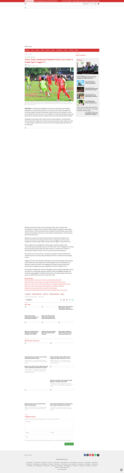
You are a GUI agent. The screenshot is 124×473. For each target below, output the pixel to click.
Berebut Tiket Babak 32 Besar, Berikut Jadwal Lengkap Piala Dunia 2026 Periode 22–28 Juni (45, 282)
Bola (26, 57)
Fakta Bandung (73, 462)
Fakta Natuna (82, 465)
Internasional (59, 50)
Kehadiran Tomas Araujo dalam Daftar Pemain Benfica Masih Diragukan (41, 288)
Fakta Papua (56, 462)
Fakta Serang (64, 464)
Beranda (27, 50)
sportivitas (45, 294)
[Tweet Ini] (64, 300)
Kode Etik (94, 465)
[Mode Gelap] (98, 4)
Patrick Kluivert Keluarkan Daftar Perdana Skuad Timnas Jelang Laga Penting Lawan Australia (46, 290)
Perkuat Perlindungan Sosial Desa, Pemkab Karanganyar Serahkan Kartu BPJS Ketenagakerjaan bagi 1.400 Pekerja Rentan (86, 77)
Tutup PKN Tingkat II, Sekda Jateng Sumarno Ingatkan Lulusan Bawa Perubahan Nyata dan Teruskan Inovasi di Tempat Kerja (75, 1)
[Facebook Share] (61, 300)
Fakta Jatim (80, 462)
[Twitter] (87, 455)
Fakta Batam (87, 462)
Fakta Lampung (71, 464)
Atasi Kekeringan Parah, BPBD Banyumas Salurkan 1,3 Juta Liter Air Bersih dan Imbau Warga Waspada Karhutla (91, 95)
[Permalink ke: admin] (26, 65)
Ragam (76, 50)
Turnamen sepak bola (54, 294)
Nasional (37, 50)
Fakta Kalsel (29, 464)
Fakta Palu (53, 465)
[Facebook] (85, 455)
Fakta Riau (75, 465)
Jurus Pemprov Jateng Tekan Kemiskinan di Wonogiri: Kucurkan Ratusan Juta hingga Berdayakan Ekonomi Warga (91, 113)
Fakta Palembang (38, 465)
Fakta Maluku (87, 464)
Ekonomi (48, 50)
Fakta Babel (30, 465)
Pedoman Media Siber (64, 467)
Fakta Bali (51, 464)
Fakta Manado (46, 465)
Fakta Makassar (43, 464)
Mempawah (30, 57)
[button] (95, 4)
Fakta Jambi (57, 464)
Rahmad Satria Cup (36, 294)
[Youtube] (93, 455)
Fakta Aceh (49, 462)
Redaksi (56, 467)
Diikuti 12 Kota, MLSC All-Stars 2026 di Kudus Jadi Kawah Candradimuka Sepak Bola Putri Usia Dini (47, 284)
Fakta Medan (95, 462)
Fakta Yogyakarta (68, 465)
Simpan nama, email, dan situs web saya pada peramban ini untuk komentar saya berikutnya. (48, 440)
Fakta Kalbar (29, 462)
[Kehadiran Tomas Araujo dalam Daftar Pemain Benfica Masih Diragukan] (49, 326)
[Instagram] (90, 455)
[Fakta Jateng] (28, 46)
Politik (42, 50)
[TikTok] (98, 455)
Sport (34, 57)
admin (29, 64)
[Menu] (26, 4)
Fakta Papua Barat (64, 462)
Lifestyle (66, 50)
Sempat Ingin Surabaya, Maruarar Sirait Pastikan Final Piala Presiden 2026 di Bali (43, 280)
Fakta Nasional (37, 462)
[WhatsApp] (95, 455)
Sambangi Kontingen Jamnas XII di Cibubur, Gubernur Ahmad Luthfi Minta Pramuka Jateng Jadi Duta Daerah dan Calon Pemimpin (91, 89)
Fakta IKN (43, 462)
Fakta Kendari (94, 464)
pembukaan (28, 294)
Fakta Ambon (60, 465)
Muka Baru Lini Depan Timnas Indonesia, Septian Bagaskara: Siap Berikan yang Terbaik (44, 286)
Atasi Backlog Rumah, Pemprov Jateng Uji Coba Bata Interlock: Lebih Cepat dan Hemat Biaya (91, 102)
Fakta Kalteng (36, 464)
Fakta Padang (80, 464)
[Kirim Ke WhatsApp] (73, 300)
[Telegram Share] (70, 300)
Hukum (53, 50)
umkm (62, 294)
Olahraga (71, 50)
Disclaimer (88, 465)
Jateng (32, 50)
